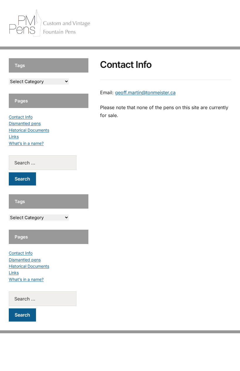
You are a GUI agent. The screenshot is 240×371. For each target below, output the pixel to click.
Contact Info (20, 116)
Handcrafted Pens (149, 23)
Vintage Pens (189, 23)
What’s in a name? (26, 143)
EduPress (132, 357)
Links (14, 136)
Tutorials (219, 23)
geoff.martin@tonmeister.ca (145, 92)
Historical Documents (29, 130)
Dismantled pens (25, 123)
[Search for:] (48, 162)
